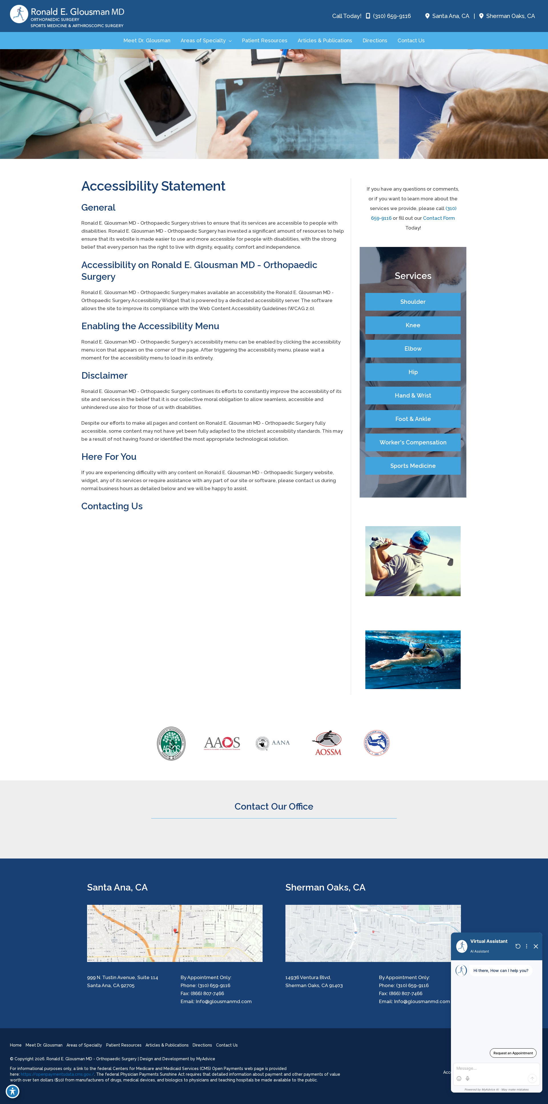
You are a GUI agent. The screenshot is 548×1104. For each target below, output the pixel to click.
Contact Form (439, 218)
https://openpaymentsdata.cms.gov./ (57, 1074)
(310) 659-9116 (391, 16)
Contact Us (227, 1045)
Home (16, 1045)
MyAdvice (205, 1059)
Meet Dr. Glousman (44, 1045)
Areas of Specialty (84, 1045)
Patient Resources (124, 1045)
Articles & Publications (167, 1045)
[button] (413, 302)
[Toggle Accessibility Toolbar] (12, 1091)
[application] (228, 40)
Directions (202, 1045)
